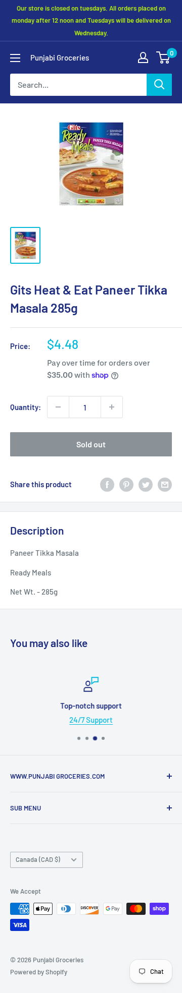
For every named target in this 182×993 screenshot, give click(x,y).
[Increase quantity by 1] (111, 407)
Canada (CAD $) (38, 859)
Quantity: (25, 407)
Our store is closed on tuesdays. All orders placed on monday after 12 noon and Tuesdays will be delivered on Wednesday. (91, 20)
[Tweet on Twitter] (146, 484)
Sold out (91, 444)
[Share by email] (165, 484)
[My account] (143, 57)
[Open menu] (15, 58)
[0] (163, 57)
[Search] (159, 85)
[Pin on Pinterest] (126, 484)
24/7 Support (91, 719)
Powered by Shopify (38, 972)
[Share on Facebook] (107, 484)
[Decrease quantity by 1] (58, 407)
